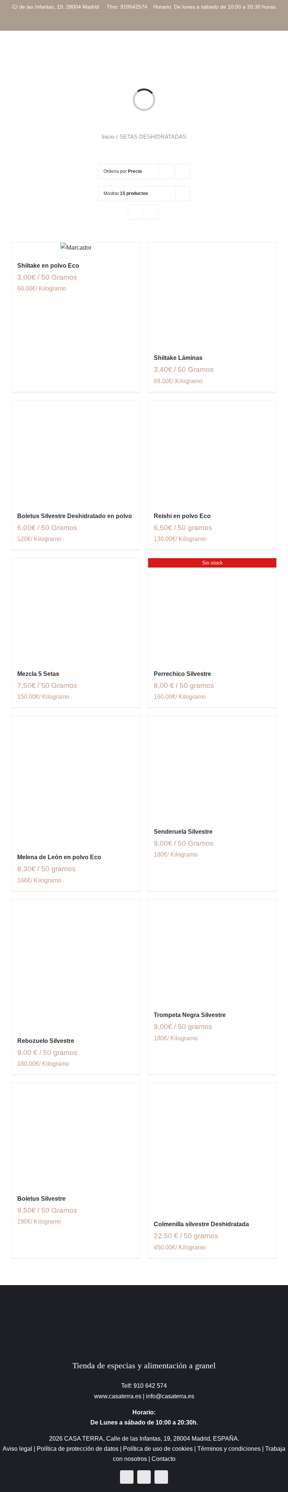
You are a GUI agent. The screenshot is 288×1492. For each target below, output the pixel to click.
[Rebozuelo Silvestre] (76, 964)
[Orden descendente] (183, 171)
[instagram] (144, 1477)
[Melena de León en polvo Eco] (76, 780)
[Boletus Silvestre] (76, 1134)
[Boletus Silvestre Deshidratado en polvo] (76, 451)
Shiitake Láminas (178, 358)
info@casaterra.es (170, 1396)
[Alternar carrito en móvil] (247, 51)
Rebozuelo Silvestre (45, 1041)
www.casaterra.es (117, 1396)
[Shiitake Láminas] (212, 294)
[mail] (161, 1477)
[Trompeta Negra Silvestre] (212, 951)
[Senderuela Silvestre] (212, 767)
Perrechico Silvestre (182, 674)
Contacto (164, 1459)
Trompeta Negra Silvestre (190, 1015)
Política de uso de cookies (158, 1449)
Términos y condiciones (229, 1449)
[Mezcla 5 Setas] (76, 609)
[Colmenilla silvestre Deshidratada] (212, 1147)
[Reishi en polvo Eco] (212, 451)
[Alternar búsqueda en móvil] (260, 51)
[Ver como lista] (150, 212)
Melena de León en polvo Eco (59, 857)
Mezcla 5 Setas (38, 674)
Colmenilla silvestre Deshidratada (201, 1224)
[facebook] (127, 1477)
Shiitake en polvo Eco (48, 265)
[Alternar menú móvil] (274, 51)
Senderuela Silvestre (183, 831)
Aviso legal (17, 1449)
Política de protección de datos (77, 1449)
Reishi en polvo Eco (182, 516)
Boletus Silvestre (41, 1198)
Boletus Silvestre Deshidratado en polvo (74, 516)
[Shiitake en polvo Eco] (76, 248)
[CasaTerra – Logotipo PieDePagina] (144, 1300)
